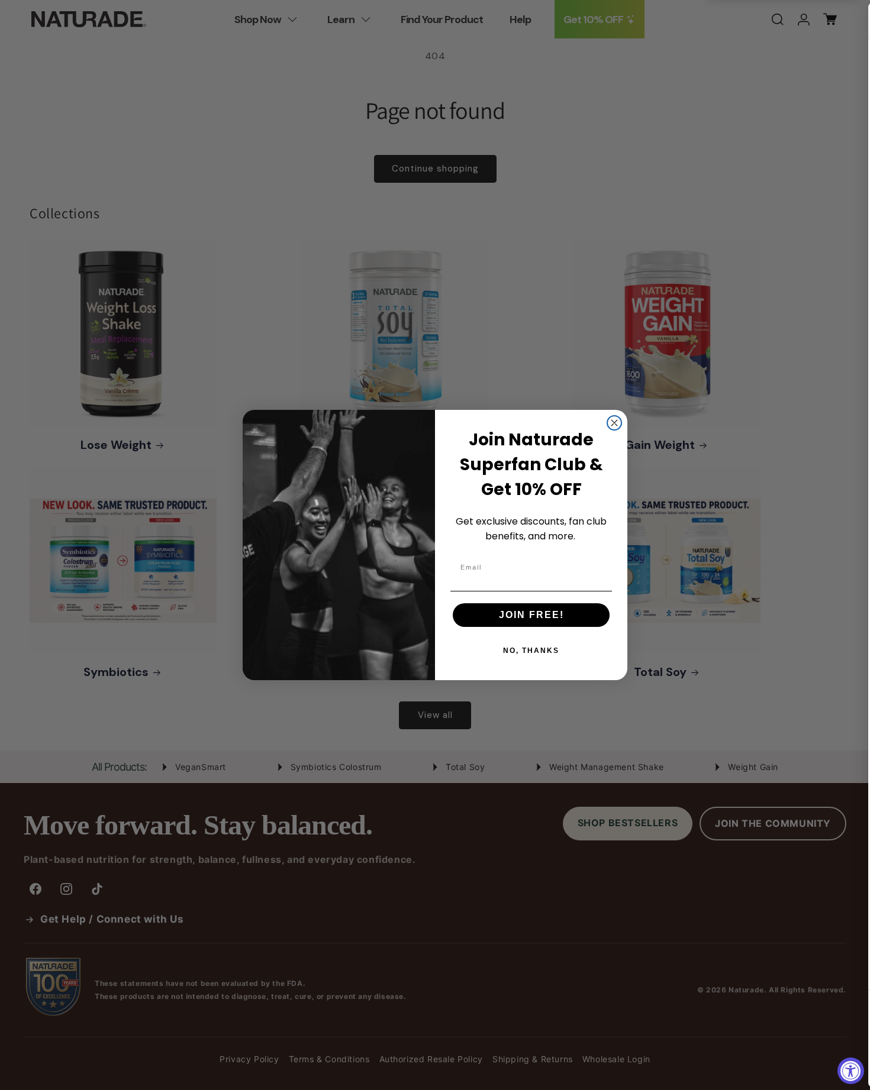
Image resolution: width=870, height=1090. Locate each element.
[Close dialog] (614, 423)
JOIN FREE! (531, 615)
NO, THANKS (531, 650)
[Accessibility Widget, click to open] (850, 1070)
